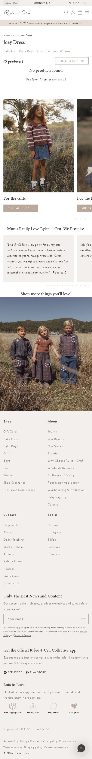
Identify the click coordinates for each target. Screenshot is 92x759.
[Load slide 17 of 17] (88, 286)
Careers (53, 504)
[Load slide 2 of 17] (49, 286)
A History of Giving (61, 475)
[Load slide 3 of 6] (80, 219)
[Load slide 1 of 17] (47, 286)
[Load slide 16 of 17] (85, 286)
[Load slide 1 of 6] (75, 219)
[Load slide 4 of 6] (83, 219)
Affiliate (8, 554)
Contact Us (11, 583)
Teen (6, 468)
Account (9, 532)
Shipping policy (33, 747)
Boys (6, 460)
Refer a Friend (13, 561)
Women (8, 475)
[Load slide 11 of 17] (72, 286)
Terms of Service (22, 635)
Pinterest (54, 554)
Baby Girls (10, 438)
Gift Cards (10, 431)
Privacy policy (67, 741)
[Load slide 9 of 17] (67, 286)
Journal (53, 431)
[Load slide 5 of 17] (57, 286)
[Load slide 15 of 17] (83, 286)
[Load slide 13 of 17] (78, 286)
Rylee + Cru (22, 753)
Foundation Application (63, 482)
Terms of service (12, 747)
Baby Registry (57, 497)
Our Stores (55, 446)
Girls (6, 453)
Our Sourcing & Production (66, 489)
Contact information (56, 747)
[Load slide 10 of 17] (70, 286)
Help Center (11, 524)
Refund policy (49, 741)
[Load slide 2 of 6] (78, 219)
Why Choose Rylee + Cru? (65, 460)
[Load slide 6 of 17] (60, 286)
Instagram (54, 532)
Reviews (53, 524)
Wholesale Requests (61, 468)
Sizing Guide (11, 575)
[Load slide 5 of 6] (85, 219)
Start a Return (13, 546)
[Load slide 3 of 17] (52, 286)
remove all (59, 79)
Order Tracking (13, 539)
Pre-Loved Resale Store (19, 489)
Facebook (54, 546)
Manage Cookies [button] (29, 741)
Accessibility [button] (10, 741)
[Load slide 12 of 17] (75, 286)
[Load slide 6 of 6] (88, 219)
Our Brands (56, 438)
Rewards (9, 568)
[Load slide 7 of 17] (62, 286)
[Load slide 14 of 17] (80, 286)
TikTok (52, 539)
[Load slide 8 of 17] (65, 286)
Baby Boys (10, 446)
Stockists (54, 453)
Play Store (38, 672)
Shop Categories (14, 482)
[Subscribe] (83, 619)
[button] (86, 12)
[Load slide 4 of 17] (54, 286)
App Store (15, 672)
